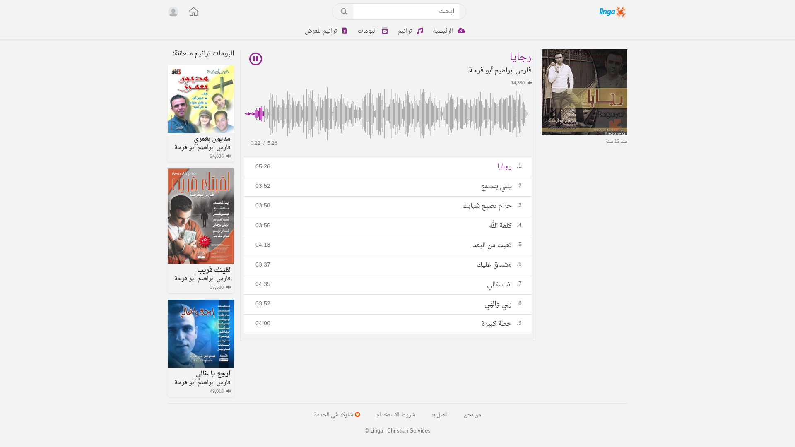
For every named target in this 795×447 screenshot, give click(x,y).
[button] (189, 12)
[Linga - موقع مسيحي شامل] (613, 11)
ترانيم (406, 31)
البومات (368, 31)
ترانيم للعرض (322, 31)
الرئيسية (444, 31)
